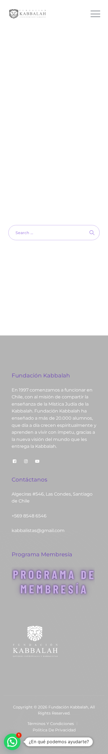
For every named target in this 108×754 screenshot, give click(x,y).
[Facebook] (14, 461)
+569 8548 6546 (29, 515)
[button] (12, 742)
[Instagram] (26, 461)
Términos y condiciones (50, 723)
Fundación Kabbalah (68, 707)
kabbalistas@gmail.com (38, 530)
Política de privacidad (54, 729)
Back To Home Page (51, 260)
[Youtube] (37, 461)
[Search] (92, 232)
